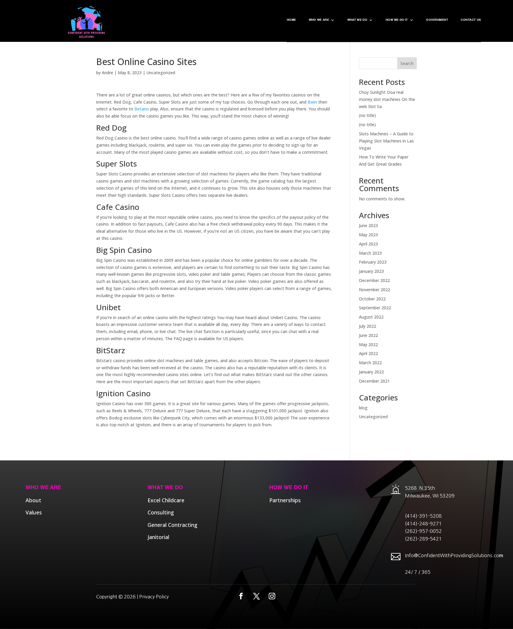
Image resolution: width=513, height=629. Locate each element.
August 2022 (371, 317)
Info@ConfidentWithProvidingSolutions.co (452, 555)
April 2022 (368, 353)
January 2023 (371, 271)
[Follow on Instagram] (271, 596)
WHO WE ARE (318, 20)
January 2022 (371, 372)
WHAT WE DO (357, 20)
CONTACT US (471, 20)
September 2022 (375, 307)
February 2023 (373, 262)
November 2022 (374, 289)
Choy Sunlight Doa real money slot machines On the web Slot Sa (387, 99)
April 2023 (368, 244)
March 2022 (370, 362)
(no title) (367, 115)
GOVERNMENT (437, 20)
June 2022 (368, 335)
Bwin (312, 102)
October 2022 (372, 299)
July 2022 (367, 326)
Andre (107, 72)
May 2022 (368, 344)
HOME (291, 20)
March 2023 (370, 253)
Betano (141, 109)
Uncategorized (160, 72)
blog (363, 408)
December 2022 (374, 280)
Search (407, 63)
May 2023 (368, 234)
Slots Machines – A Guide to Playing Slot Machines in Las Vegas (386, 141)
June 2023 (368, 225)
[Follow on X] (256, 596)
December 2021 (374, 381)
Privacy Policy (154, 596)
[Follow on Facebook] (241, 596)
